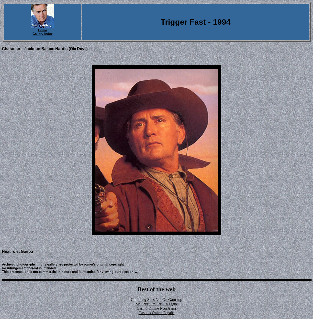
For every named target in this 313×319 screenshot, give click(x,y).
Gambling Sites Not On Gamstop (156, 300)
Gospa (27, 251)
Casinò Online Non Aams (157, 308)
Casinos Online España (157, 313)
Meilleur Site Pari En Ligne (156, 304)
